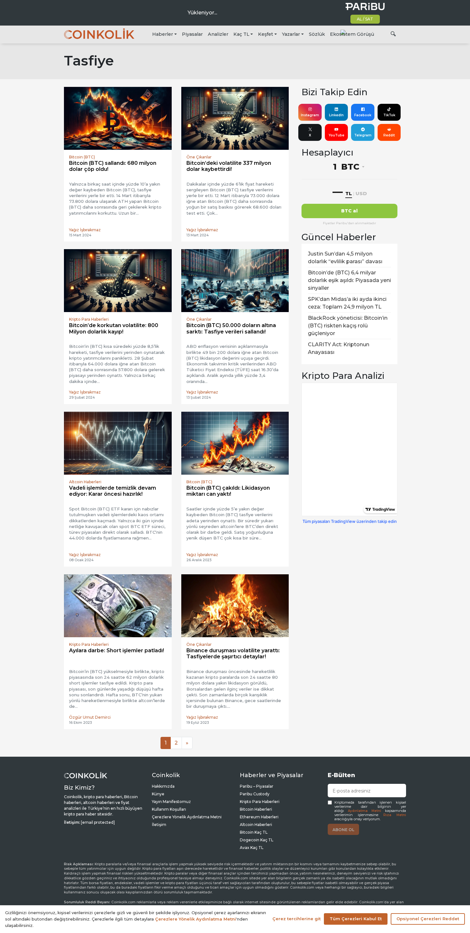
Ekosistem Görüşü (352, 34)
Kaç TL (241, 34)
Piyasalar (192, 34)
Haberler (162, 34)
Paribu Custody (255, 794)
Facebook (362, 115)
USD (361, 193)
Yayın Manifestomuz (171, 801)
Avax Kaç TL (251, 847)
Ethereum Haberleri (259, 816)
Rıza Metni (394, 815)
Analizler (218, 34)
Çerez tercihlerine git (296, 918)
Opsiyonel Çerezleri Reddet (427, 918)
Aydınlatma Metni (364, 811)
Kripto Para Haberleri (259, 801)
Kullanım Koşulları (169, 809)
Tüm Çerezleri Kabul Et (356, 918)
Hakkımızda (163, 786)
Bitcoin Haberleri (256, 809)
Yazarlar (291, 34)
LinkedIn (336, 115)
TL (348, 193)
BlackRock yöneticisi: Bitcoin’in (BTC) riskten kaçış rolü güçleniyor (348, 325)
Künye (158, 794)
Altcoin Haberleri (256, 824)
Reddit (389, 135)
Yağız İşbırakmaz (85, 229)
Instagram (310, 115)
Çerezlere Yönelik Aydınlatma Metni (187, 816)
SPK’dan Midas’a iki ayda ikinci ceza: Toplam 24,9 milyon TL (347, 303)
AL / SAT (365, 19)
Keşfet (265, 34)
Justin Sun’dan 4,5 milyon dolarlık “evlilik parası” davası (345, 257)
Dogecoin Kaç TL (256, 839)
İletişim (159, 824)
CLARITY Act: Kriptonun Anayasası (338, 348)
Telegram (363, 135)
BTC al (349, 211)
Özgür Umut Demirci (90, 717)
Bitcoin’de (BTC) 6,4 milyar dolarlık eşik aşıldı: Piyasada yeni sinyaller (349, 280)
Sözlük (317, 34)
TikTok (389, 115)
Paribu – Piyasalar (256, 786)
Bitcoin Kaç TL (254, 832)
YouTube (336, 135)
